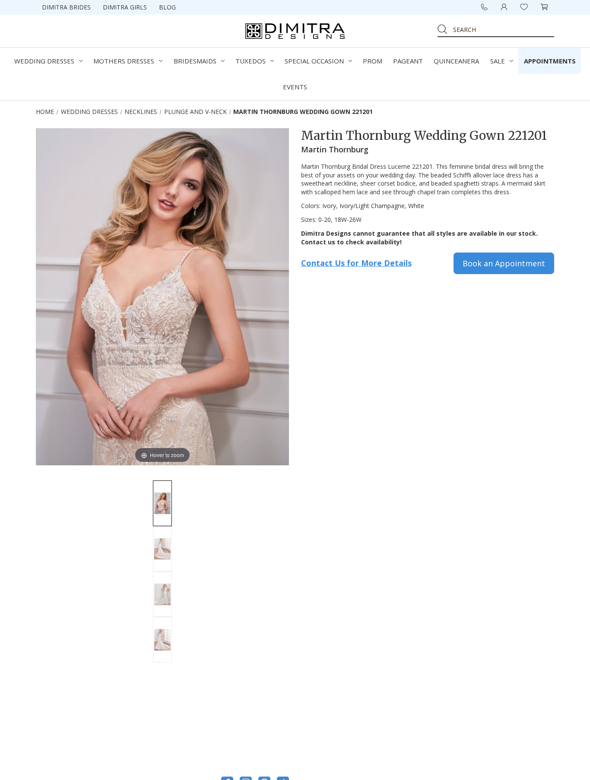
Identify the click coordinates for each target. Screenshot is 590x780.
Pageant (408, 61)
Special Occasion (314, 61)
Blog (167, 7)
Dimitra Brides (66, 7)
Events (295, 86)
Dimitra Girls (125, 7)
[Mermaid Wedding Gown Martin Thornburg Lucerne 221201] (162, 639)
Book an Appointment (504, 263)
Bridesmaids (195, 61)
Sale (497, 61)
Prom (372, 61)
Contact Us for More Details (356, 263)
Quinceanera (456, 61)
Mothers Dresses (123, 61)
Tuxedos (250, 61)
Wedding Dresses (44, 61)
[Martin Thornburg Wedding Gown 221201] (162, 503)
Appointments (550, 61)
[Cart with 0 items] (544, 6)
